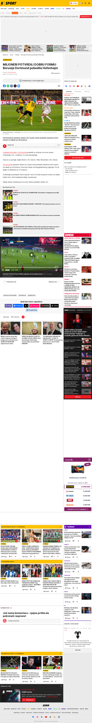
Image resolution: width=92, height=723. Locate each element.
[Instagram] (70, 86)
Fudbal (17, 55)
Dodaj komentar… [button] (14, 621)
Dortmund (7, 165)
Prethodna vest (11, 282)
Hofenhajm (22, 295)
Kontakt (23, 712)
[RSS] (85, 86)
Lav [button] (81, 628)
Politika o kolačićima (38, 712)
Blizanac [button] (73, 628)
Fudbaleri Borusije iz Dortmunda (15, 152)
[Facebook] (66, 86)
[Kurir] (9, 3)
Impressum (29, 712)
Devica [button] (85, 628)
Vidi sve (77, 397)
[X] (74, 86)
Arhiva (47, 712)
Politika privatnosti (55, 712)
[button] (55, 73)
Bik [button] (69, 628)
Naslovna (5, 55)
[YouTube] (78, 86)
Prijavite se (29, 700)
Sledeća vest (53, 282)
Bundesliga (31, 295)
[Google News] (89, 86)
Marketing (16, 712)
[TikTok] (82, 86)
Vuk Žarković (12, 72)
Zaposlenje (75, 712)
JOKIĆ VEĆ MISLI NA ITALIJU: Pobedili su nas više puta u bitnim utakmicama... (40, 16)
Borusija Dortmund (10, 295)
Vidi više (77, 650)
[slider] (32, 267)
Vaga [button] (89, 628)
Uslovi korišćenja (66, 712)
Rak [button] (78, 628)
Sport (11, 55)
